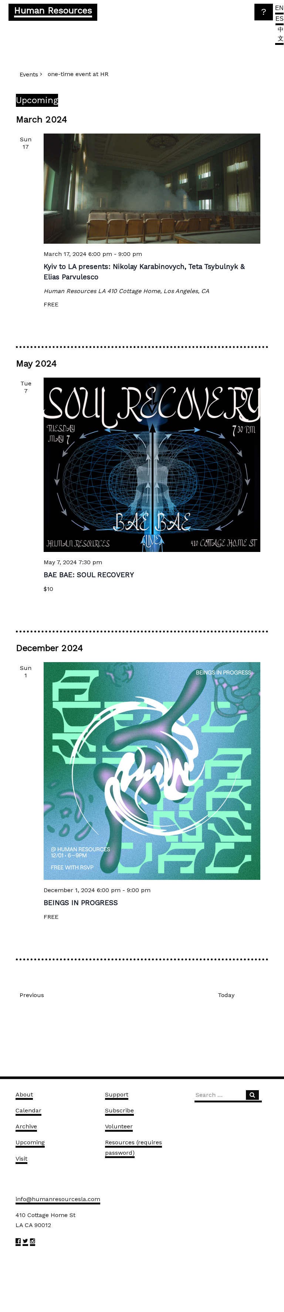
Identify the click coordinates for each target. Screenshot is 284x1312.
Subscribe (119, 1110)
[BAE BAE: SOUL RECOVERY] (152, 465)
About (24, 1094)
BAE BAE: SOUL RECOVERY (89, 575)
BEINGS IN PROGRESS (81, 903)
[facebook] (18, 1242)
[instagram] (32, 1242)
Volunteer (119, 1126)
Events (29, 74)
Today (226, 995)
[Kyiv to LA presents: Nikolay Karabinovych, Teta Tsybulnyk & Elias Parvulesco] (152, 189)
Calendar (28, 1110)
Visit (21, 1158)
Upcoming (30, 1142)
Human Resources (53, 10)
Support (116, 1094)
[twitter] (25, 1242)
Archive (26, 1126)
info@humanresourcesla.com (58, 1199)
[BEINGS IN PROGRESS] (152, 771)
